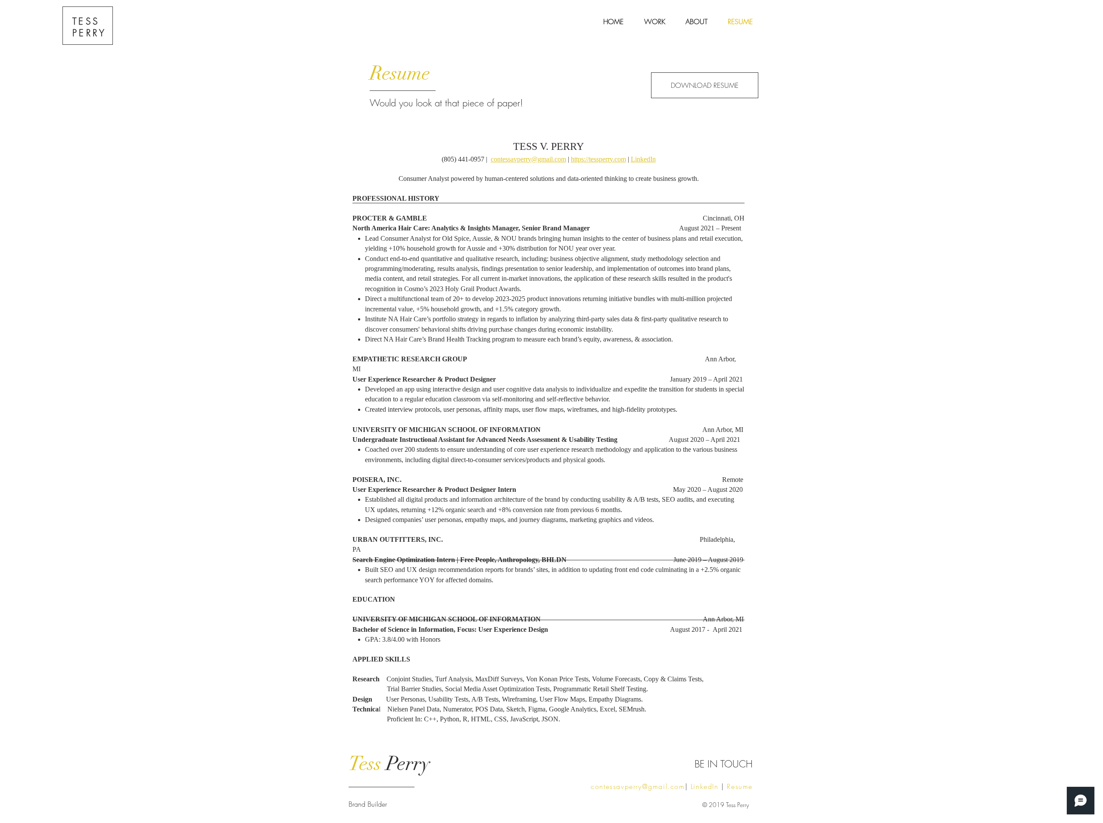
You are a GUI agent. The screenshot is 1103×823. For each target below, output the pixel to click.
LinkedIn (643, 159)
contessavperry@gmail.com (528, 159)
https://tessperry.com (598, 159)
